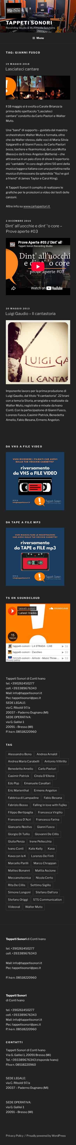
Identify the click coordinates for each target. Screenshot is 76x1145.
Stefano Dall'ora (47, 892)
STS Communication (47, 899)
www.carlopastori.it (36, 206)
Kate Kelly (36, 848)
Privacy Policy (14, 1135)
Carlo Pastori (47, 769)
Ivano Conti (16, 848)
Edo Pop (13, 783)
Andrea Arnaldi (47, 754)
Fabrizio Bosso (18, 805)
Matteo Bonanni (19, 870)
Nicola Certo (44, 878)
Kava (51, 848)
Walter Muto (33, 907)
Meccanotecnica (19, 878)
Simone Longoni (19, 892)
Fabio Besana (53, 798)
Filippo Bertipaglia (20, 812)
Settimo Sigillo (40, 885)
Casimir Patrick (18, 776)
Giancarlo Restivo (20, 827)
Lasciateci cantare (22, 69)
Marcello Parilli (18, 863)
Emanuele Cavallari (37, 783)
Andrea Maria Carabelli (23, 761)
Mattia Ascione (45, 870)
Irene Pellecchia (40, 841)
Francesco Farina (47, 819)
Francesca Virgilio (50, 812)
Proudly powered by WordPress (46, 1135)
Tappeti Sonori (29, 23)
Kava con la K (17, 856)
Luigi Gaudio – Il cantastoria (30, 313)
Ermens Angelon (45, 790)
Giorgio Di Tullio (19, 834)
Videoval (14, 907)
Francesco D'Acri (19, 819)
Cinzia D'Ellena (44, 776)
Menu (40, 38)
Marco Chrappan (45, 863)
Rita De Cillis (16, 885)
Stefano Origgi (18, 899)
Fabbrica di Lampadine (23, 798)
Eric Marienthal (18, 790)
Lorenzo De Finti (42, 856)
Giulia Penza (16, 841)
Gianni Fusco (46, 827)
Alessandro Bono (20, 754)
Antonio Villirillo (55, 761)
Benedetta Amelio (20, 769)
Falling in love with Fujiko (50, 805)
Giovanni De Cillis (47, 834)
